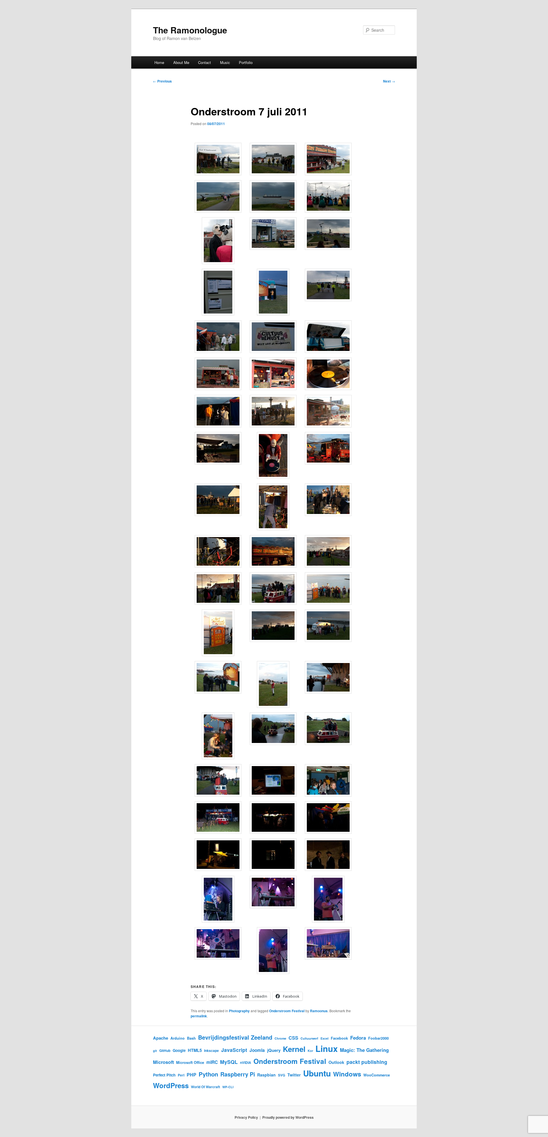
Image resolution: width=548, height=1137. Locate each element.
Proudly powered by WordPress (288, 1117)
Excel (325, 1038)
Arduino (177, 1038)
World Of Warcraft (205, 1086)
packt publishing (366, 1061)
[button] (218, 160)
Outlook (336, 1062)
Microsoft (163, 1062)
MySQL (229, 1061)
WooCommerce (376, 1075)
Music (225, 62)
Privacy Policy (246, 1117)
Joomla (257, 1050)
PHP (191, 1074)
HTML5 (195, 1050)
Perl (181, 1075)
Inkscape (211, 1050)
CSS (293, 1037)
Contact (204, 62)
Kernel (294, 1049)
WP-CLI (227, 1087)
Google (179, 1050)
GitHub (164, 1050)
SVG (281, 1075)
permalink (199, 1016)
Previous (162, 81)
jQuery (274, 1050)
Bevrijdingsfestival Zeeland (235, 1037)
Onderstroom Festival (287, 1010)
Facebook (339, 1038)
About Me (181, 62)
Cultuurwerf (309, 1038)
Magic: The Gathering (364, 1049)
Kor (310, 1050)
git (155, 1050)
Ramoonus (319, 1010)
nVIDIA (245, 1062)
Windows (347, 1073)
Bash (191, 1038)
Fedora (358, 1037)
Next (389, 81)
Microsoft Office (190, 1062)
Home (159, 62)
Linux (326, 1048)
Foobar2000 (378, 1038)
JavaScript (234, 1049)
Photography (239, 1010)
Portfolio (246, 62)
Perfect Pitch (164, 1075)
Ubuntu (317, 1073)
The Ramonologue (190, 30)
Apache (160, 1038)
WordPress (171, 1085)
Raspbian (266, 1075)
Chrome (280, 1038)
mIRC (212, 1062)
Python (208, 1074)
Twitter (294, 1075)
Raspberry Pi (237, 1074)
